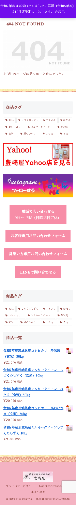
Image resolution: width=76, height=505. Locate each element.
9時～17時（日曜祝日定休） (38, 215)
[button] (68, 480)
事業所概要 (38, 492)
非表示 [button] (60, 12)
